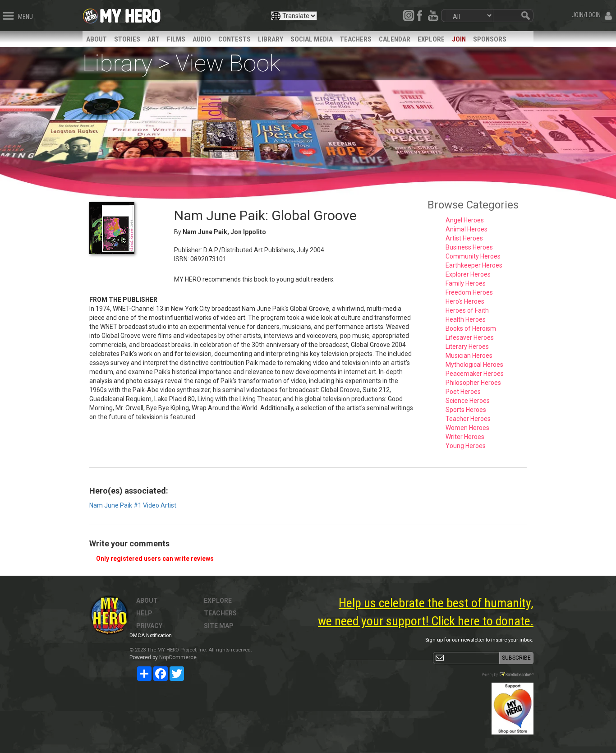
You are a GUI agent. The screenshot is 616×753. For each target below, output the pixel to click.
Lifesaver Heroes (470, 337)
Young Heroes (466, 445)
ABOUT (96, 39)
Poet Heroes (463, 391)
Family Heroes (466, 283)
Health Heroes (466, 319)
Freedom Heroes (469, 292)
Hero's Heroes (465, 301)
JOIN (459, 39)
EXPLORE (431, 39)
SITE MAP (219, 625)
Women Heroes (467, 427)
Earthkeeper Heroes (474, 265)
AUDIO (202, 39)
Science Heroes (468, 400)
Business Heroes (469, 247)
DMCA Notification (150, 635)
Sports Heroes (466, 409)
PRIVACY (149, 625)
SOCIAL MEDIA (311, 39)
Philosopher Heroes (473, 382)
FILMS (176, 39)
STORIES (127, 39)
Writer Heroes (465, 436)
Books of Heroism (471, 328)
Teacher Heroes (468, 418)
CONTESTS (234, 39)
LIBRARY (270, 39)
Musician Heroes (469, 355)
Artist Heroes (464, 238)
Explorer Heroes (468, 274)
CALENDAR (394, 39)
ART (153, 39)
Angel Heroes (465, 220)
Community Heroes (473, 256)
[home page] (130, 13)
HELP (144, 613)
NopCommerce (178, 657)
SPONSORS (489, 39)
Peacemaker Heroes (475, 373)
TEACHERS (356, 39)
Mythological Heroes (474, 364)
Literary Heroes (467, 346)
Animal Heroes (466, 229)
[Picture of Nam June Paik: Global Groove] (125, 228)
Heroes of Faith (467, 310)
